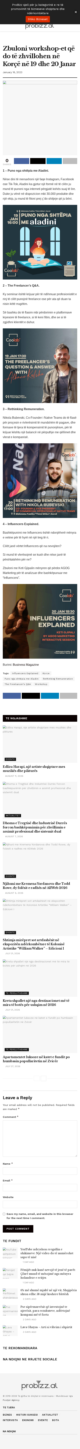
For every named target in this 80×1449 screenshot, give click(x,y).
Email (8, 1180)
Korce (46, 673)
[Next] (43, 1078)
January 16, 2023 (12, 72)
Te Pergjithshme (17, 993)
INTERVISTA (10, 1420)
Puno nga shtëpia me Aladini (22, 678)
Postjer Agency (11, 1400)
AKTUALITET (50, 1414)
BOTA (55, 1420)
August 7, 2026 (13, 836)
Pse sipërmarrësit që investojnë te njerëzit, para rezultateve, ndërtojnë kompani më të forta (45, 1310)
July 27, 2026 (12, 1066)
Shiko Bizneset (38, 19)
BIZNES (7, 1414)
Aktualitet (13, 815)
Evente (10, 759)
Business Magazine (26, 664)
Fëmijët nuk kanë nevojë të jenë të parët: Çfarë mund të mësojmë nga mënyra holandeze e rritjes (48, 1273)
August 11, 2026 (13, 776)
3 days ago (29, 1332)
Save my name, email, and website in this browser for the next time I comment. (40, 1216)
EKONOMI (28, 1420)
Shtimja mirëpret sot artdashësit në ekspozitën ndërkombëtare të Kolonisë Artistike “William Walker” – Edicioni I (33, 944)
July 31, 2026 (12, 953)
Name (8, 1163)
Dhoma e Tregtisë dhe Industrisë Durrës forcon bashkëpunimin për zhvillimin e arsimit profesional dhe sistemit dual (35, 827)
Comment (11, 1117)
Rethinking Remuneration (58, 678)
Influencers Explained (25, 673)
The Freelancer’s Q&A (18, 684)
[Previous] (36, 1078)
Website (8, 1197)
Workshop (41, 684)
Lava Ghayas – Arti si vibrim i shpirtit (46, 1327)
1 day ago (28, 1262)
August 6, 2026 (13, 893)
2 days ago (29, 1299)
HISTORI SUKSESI (27, 1414)
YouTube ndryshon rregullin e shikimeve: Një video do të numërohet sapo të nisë (46, 1253)
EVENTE (43, 1420)
